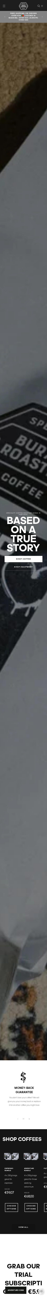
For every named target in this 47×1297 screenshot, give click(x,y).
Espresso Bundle (9, 1169)
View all (23, 1227)
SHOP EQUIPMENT (23, 567)
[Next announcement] (42, 17)
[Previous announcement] (5, 17)
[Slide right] (29, 1119)
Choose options (11, 1207)
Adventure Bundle (29, 1169)
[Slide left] (18, 1119)
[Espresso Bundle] (11, 1156)
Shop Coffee (23, 559)
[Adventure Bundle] (31, 1156)
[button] (4, 6)
